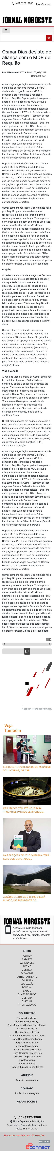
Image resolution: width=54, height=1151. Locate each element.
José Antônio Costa (27, 1046)
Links (27, 950)
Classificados (27, 994)
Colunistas (27, 1013)
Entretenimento (27, 976)
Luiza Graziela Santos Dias (27, 1053)
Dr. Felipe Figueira (27, 1028)
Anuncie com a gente (27, 1080)
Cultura (27, 997)
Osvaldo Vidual (27, 1060)
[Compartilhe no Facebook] (51, 76)
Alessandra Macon (27, 1018)
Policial (27, 987)
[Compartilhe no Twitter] (49, 76)
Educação (27, 983)
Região (27, 966)
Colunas (27, 980)
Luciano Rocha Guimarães (27, 1049)
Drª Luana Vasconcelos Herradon (27, 1035)
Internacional (27, 1004)
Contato (27, 1088)
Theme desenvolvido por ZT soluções (24, 1135)
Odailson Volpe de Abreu (27, 1056)
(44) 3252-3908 (27, 1117)
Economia (27, 973)
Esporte (27, 959)
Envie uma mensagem (27, 1093)
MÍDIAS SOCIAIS (27, 1101)
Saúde (27, 990)
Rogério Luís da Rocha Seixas (27, 1066)
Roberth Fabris (27, 1063)
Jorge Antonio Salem (27, 1042)
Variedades (27, 962)
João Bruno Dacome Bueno (27, 1039)
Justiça (27, 969)
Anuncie (27, 1075)
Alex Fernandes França (27, 1021)
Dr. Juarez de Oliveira (27, 1032)
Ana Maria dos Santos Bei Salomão (27, 1025)
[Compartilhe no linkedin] (48, 76)
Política (27, 955)
